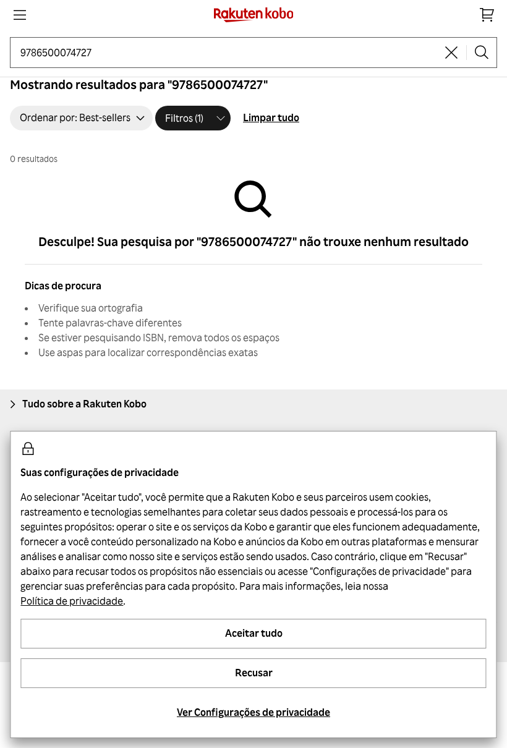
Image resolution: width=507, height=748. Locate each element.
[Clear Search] (451, 52)
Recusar (254, 672)
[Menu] (20, 15)
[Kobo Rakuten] (254, 14)
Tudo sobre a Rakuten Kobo (84, 403)
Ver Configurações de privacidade (253, 712)
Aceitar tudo (254, 633)
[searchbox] (228, 52)
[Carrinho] (487, 15)
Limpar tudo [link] (271, 117)
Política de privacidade (71, 601)
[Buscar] (481, 52)
